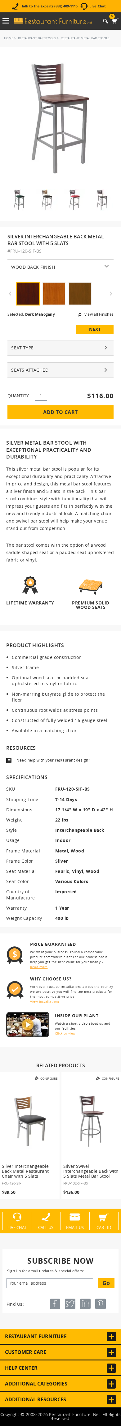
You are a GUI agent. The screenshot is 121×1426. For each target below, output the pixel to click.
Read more (39, 967)
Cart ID (103, 1227)
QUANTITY (18, 396)
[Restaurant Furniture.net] (53, 21)
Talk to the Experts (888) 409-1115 (49, 6)
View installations (45, 1002)
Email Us (75, 1227)
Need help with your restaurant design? (53, 760)
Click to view (65, 1033)
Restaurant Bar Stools (37, 38)
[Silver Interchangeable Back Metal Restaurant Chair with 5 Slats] (30, 1121)
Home (8, 38)
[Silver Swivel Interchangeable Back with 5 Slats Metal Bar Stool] (91, 1121)
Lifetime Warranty (30, 603)
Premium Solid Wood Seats (91, 604)
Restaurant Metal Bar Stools (85, 38)
